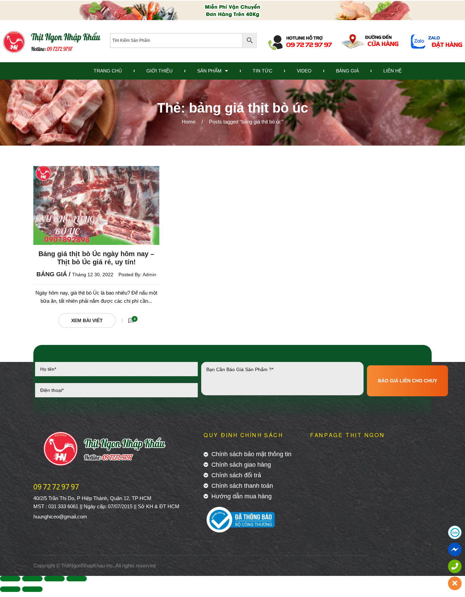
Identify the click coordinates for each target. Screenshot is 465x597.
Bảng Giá (347, 70)
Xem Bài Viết (87, 320)
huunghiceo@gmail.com (60, 516)
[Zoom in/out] (76, 578)
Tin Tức (262, 70)
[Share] (32, 578)
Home (188, 122)
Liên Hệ (392, 70)
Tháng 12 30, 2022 (92, 274)
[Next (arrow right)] (32, 589)
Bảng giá (51, 274)
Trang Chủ (108, 70)
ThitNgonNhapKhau (83, 565)
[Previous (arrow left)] (10, 589)
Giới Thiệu (159, 70)
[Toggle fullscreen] (54, 578)
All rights (124, 565)
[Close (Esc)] (10, 578)
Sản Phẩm (209, 70)
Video (304, 70)
